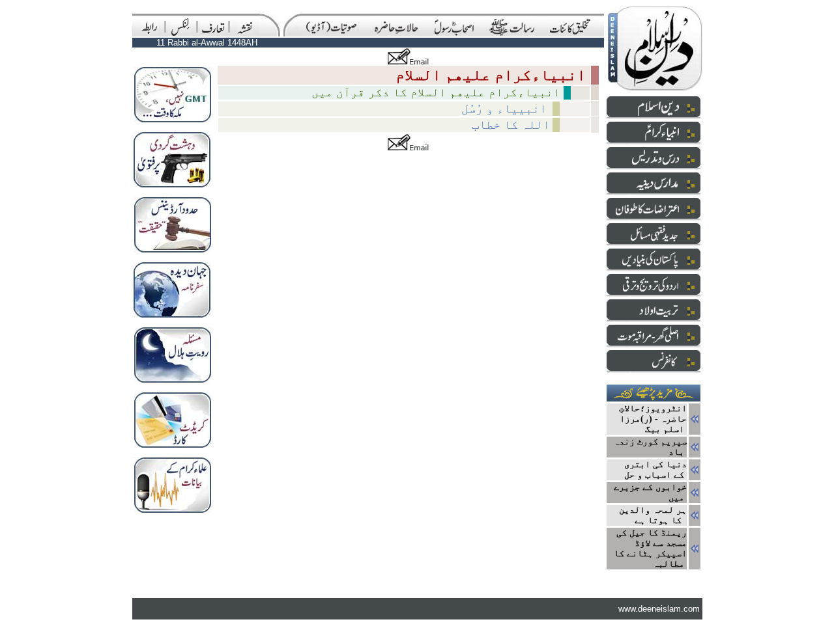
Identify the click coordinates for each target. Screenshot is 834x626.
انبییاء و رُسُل (505, 108)
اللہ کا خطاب (511, 124)
